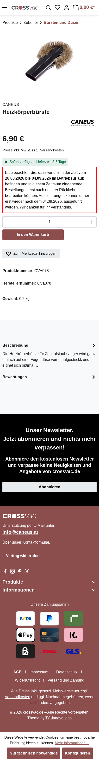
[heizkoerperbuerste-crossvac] (49, 61)
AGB (17, 672)
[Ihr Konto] (66, 7)
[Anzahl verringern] (7, 222)
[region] (49, 61)
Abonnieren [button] (49, 487)
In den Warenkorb (33, 235)
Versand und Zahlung (66, 680)
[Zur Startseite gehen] (25, 7)
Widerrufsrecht (27, 680)
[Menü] (4, 7)
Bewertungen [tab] (14, 377)
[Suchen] (48, 7)
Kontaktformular (35, 542)
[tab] (49, 355)
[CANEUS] (82, 122)
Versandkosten (17, 697)
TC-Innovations (58, 718)
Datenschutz (67, 672)
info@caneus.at (20, 532)
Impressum (39, 672)
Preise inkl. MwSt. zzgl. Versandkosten (33, 150)
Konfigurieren (77, 753)
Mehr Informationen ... (72, 743)
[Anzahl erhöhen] (92, 222)
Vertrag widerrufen (23, 556)
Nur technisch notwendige (34, 753)
